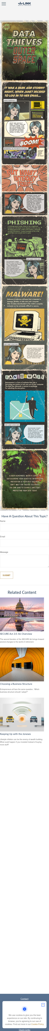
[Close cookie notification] (43, 1005)
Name (2, 521)
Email (2, 536)
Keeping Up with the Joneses (15, 734)
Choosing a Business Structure (16, 684)
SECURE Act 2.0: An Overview (16, 634)
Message (4, 552)
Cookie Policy (37, 1024)
